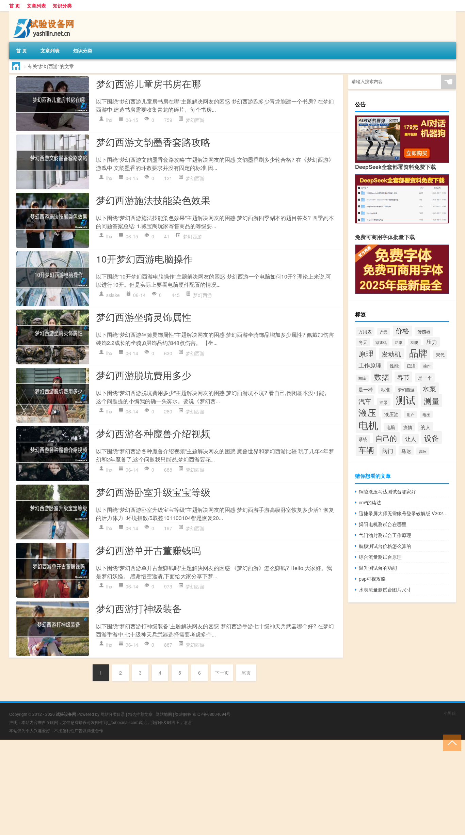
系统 (362, 439)
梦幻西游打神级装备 (139, 608)
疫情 (407, 427)
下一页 (222, 672)
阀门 (387, 450)
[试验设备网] (45, 13)
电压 (426, 414)
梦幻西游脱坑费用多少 (143, 375)
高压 (423, 451)
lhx (109, 119)
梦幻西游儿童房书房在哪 (148, 83)
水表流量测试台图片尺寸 (385, 589)
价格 (402, 330)
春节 (403, 377)
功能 (414, 342)
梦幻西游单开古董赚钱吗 (148, 550)
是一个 (425, 377)
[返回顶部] (450, 742)
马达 (406, 450)
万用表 (365, 331)
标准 (385, 389)
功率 (398, 342)
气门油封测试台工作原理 (385, 535)
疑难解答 (183, 714)
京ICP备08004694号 (211, 714)
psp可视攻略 (372, 578)
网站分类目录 (112, 714)
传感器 (424, 331)
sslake (113, 295)
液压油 (391, 414)
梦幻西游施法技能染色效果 (153, 200)
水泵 (429, 388)
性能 (394, 365)
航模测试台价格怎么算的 (385, 545)
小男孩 (450, 713)
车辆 (366, 449)
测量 (431, 400)
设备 (431, 437)
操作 (427, 365)
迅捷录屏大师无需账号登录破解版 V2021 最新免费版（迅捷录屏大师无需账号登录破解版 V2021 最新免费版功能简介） (404, 513)
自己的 (386, 438)
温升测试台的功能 (378, 567)
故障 (362, 378)
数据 (381, 376)
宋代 (440, 354)
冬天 (362, 342)
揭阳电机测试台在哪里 (382, 524)
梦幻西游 (195, 119)
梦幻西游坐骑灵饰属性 (143, 317)
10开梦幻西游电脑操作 (144, 258)
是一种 (365, 389)
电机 (368, 425)
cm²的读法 (370, 502)
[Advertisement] (204, 787)
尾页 (246, 672)
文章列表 (36, 5)
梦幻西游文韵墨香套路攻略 (153, 141)
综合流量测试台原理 (380, 556)
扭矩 (411, 365)
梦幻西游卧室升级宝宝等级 (153, 492)
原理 (365, 353)
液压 (367, 412)
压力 (431, 342)
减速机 (381, 342)
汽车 (364, 401)
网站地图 (164, 714)
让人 (410, 439)
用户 (410, 414)
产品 (383, 331)
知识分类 (62, 5)
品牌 (418, 352)
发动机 (391, 353)
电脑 (390, 427)
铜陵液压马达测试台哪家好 (387, 491)
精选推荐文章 (140, 714)
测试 (406, 400)
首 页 (14, 5)
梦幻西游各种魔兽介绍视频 (153, 433)
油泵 (384, 402)
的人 (425, 426)
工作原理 (370, 365)
